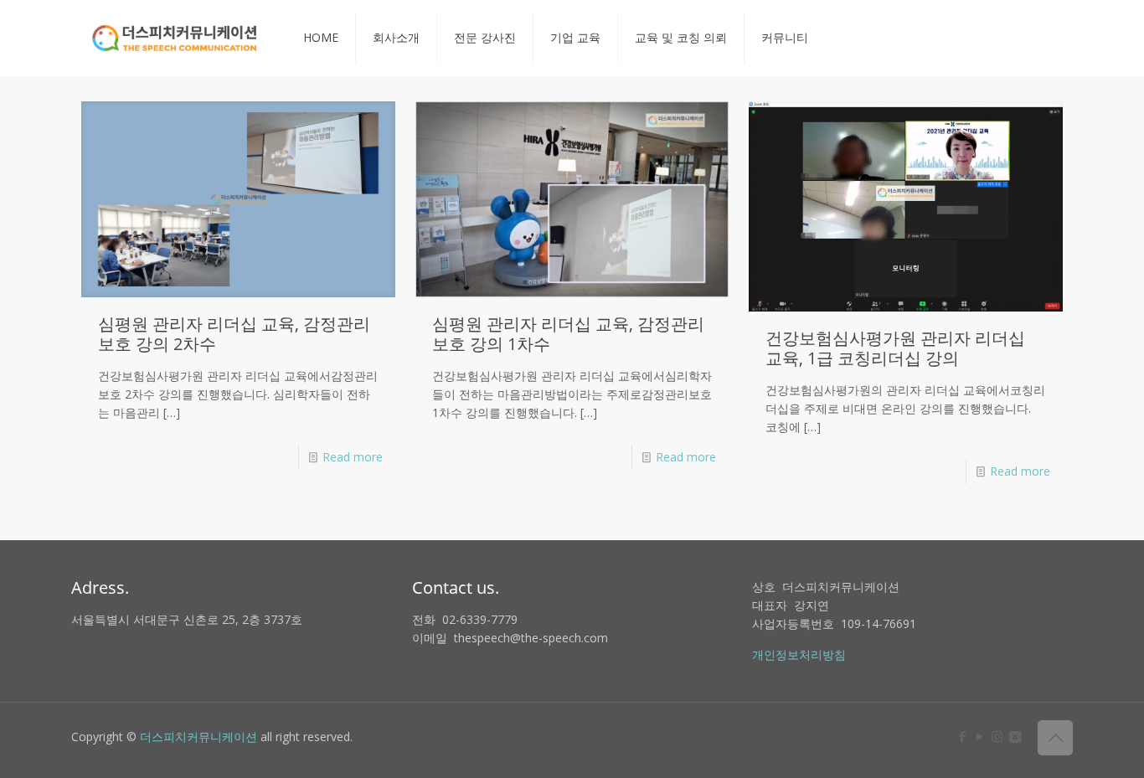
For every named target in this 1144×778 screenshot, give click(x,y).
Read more (352, 457)
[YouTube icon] (979, 736)
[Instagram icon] (997, 736)
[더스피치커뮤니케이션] (174, 37)
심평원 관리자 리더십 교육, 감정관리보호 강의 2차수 (234, 333)
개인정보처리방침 (799, 654)
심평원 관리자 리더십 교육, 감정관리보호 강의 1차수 (568, 333)
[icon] (1014, 736)
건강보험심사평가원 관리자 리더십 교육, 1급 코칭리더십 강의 (895, 348)
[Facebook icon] (962, 736)
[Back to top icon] (1055, 737)
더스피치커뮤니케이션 (198, 737)
